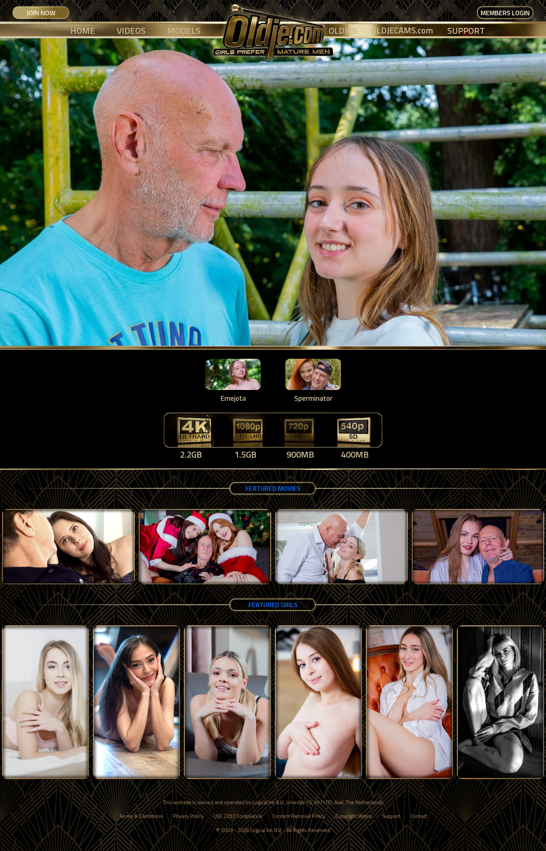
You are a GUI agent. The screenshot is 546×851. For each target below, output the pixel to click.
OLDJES (343, 30)
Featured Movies (273, 488)
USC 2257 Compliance (238, 816)
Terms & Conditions (141, 816)
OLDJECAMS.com (402, 30)
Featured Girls (273, 605)
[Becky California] (136, 702)
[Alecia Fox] (45, 702)
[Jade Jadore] (227, 702)
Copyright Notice (353, 816)
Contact (418, 816)
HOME (82, 30)
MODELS (184, 30)
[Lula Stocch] (409, 702)
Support (391, 816)
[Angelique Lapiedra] (500, 702)
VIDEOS (131, 30)
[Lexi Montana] (318, 702)
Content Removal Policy (299, 816)
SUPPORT (466, 30)
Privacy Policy (188, 816)
